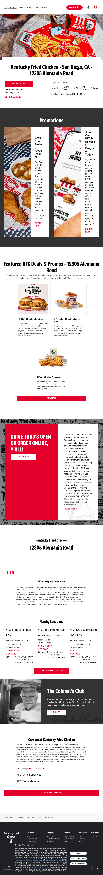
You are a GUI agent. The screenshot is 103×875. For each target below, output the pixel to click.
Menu (28, 836)
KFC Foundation (51, 841)
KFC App (81, 841)
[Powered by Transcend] (18, 872)
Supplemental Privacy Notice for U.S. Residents (39, 860)
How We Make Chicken (53, 839)
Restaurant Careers (69, 836)
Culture (66, 841)
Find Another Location (51, 671)
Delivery (94, 88)
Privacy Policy (7, 867)
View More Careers (51, 793)
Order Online (18, 84)
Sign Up (56, 712)
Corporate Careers (69, 839)
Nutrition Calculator (32, 841)
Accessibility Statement (10, 869)
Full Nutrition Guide (32, 839)
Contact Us (82, 839)
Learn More (70, 509)
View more (51, 398)
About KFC (50, 836)
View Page (11, 654)
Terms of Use (36, 867)
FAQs (80, 836)
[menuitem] (21, 8)
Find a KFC (94, 836)
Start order (74, 8)
